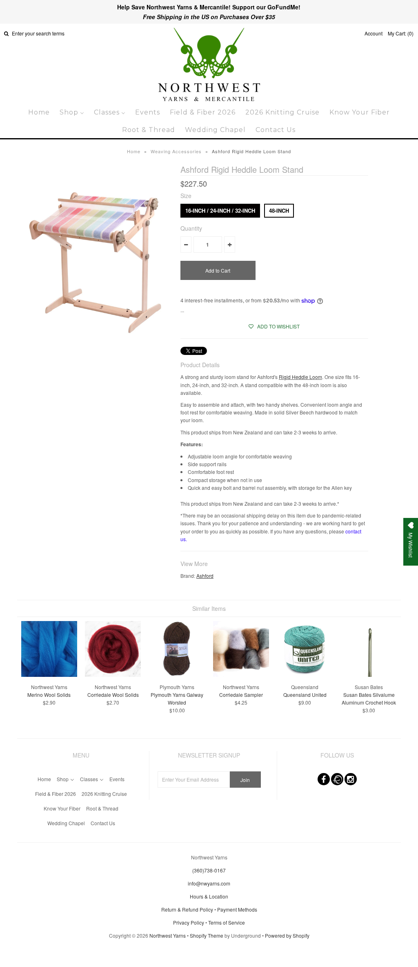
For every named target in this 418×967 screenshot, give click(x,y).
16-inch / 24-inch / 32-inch (220, 210)
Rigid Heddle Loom (300, 376)
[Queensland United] (305, 674)
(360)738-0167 (209, 870)
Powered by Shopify (287, 935)
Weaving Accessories (176, 151)
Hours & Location (209, 896)
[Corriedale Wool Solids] (113, 674)
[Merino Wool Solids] (49, 674)
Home (133, 151)
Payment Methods (237, 909)
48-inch (279, 210)
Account (373, 33)
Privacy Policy (188, 922)
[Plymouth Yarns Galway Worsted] (177, 674)
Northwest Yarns (167, 935)
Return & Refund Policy (187, 909)
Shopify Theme (206, 935)
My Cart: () (401, 33)
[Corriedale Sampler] (241, 674)
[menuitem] (39, 112)
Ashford (204, 575)
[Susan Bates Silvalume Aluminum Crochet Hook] (369, 674)
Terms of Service (226, 922)
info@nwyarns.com (209, 883)
